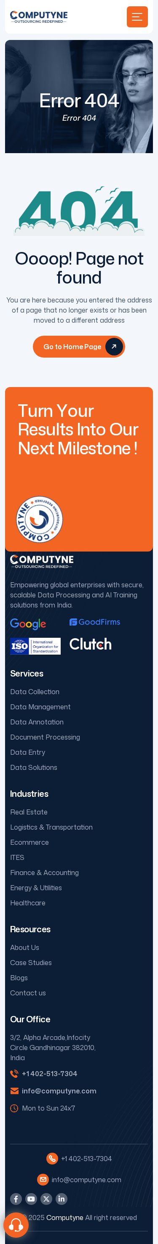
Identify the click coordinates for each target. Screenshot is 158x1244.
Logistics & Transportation (51, 827)
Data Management (40, 706)
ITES (17, 857)
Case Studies (31, 962)
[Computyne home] (38, 17)
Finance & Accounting (44, 872)
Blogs (19, 977)
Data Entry (27, 752)
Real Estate (29, 812)
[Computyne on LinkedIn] (61, 1199)
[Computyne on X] (46, 1199)
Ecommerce (29, 842)
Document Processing (45, 737)
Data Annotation (37, 722)
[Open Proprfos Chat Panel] (16, 1225)
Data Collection (34, 691)
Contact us (28, 992)
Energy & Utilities (36, 887)
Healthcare (28, 902)
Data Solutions (33, 767)
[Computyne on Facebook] (16, 1199)
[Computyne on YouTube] (31, 1199)
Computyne (64, 1217)
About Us (24, 947)
